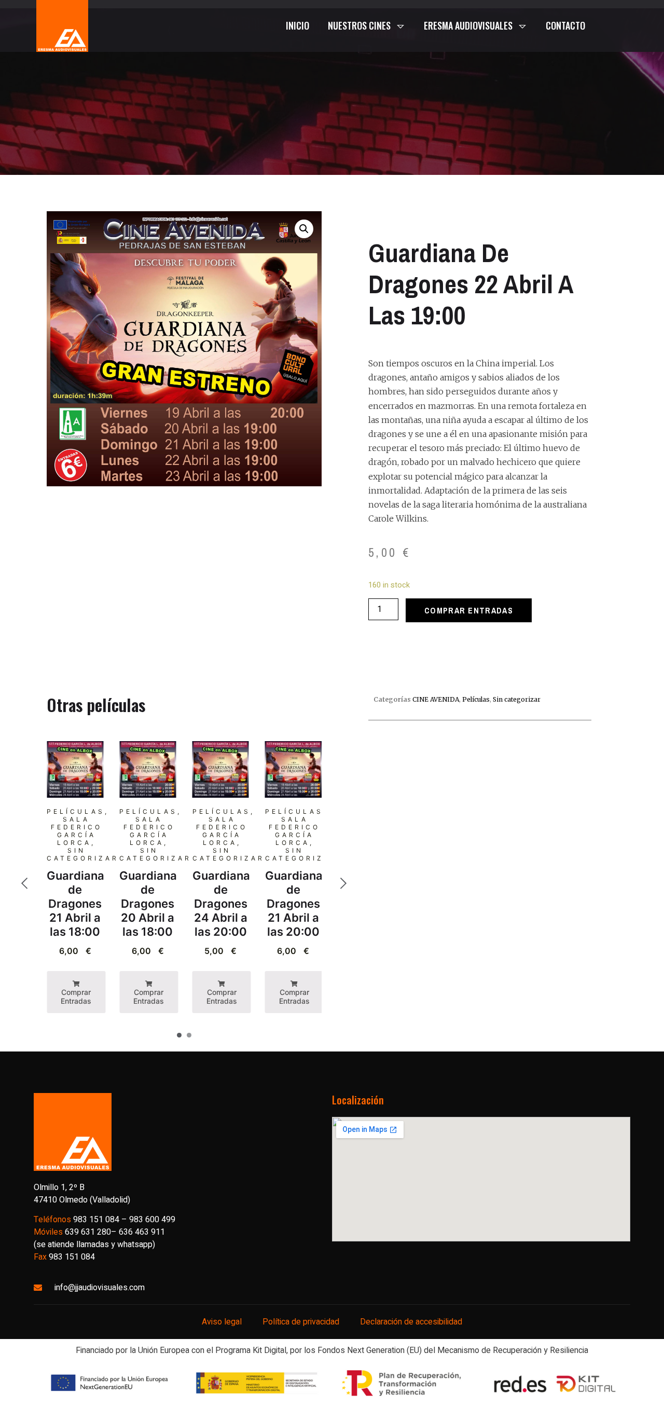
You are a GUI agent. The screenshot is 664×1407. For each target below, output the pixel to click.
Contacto (565, 25)
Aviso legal (222, 1322)
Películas (76, 811)
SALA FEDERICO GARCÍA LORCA (76, 830)
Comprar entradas (468, 610)
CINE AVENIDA (435, 699)
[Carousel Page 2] (189, 1035)
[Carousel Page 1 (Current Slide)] (179, 1035)
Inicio (297, 25)
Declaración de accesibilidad (411, 1322)
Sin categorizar (83, 854)
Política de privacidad (300, 1322)
